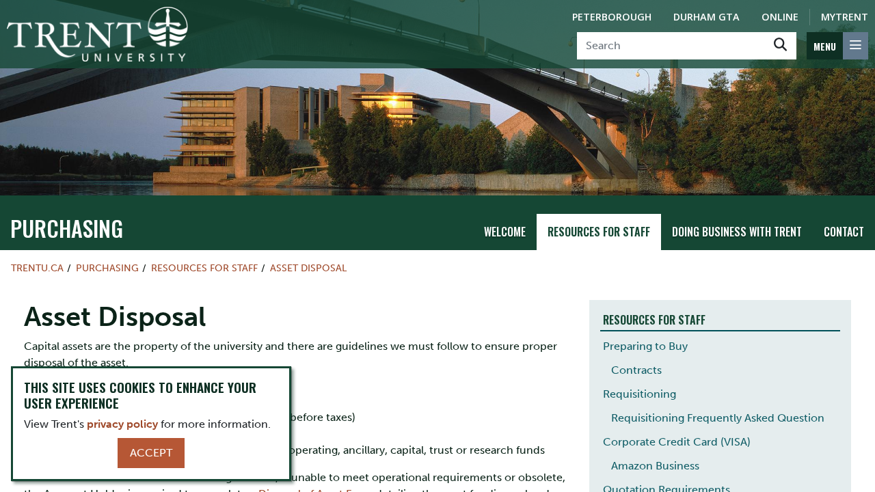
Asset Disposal (308, 268)
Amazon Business (655, 465)
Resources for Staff (599, 231)
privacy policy (122, 424)
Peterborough (611, 16)
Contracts (636, 370)
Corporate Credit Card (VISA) (677, 441)
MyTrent (844, 16)
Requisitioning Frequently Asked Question (717, 417)
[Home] (97, 34)
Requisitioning (639, 393)
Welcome (505, 231)
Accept (151, 452)
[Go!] (780, 45)
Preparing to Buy (645, 346)
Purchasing (66, 228)
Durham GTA (706, 16)
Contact (844, 231)
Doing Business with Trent (737, 231)
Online (780, 16)
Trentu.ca (37, 268)
